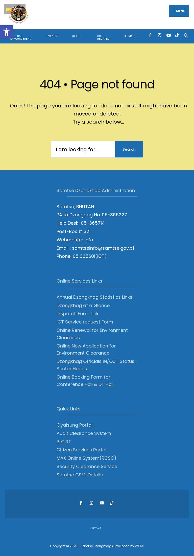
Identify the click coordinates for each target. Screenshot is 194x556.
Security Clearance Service (87, 466)
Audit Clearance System (84, 433)
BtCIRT (64, 441)
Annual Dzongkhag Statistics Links (94, 297)
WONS (139, 546)
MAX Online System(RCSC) (86, 458)
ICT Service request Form (85, 322)
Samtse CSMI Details (80, 475)
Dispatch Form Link (78, 313)
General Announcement (20, 37)
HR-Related (103, 37)
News (75, 36)
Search (129, 149)
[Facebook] (150, 35)
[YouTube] (168, 35)
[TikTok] (177, 35)
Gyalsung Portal (74, 425)
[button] (6, 31)
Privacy (96, 528)
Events (51, 36)
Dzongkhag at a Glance (83, 305)
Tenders (131, 36)
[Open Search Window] (185, 35)
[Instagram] (159, 35)
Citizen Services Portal (81, 450)
